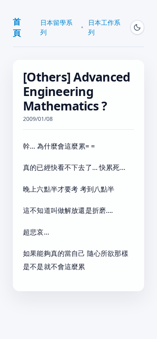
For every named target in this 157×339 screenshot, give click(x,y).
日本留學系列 (56, 27)
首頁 (17, 27)
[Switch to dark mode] (137, 27)
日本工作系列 (104, 27)
